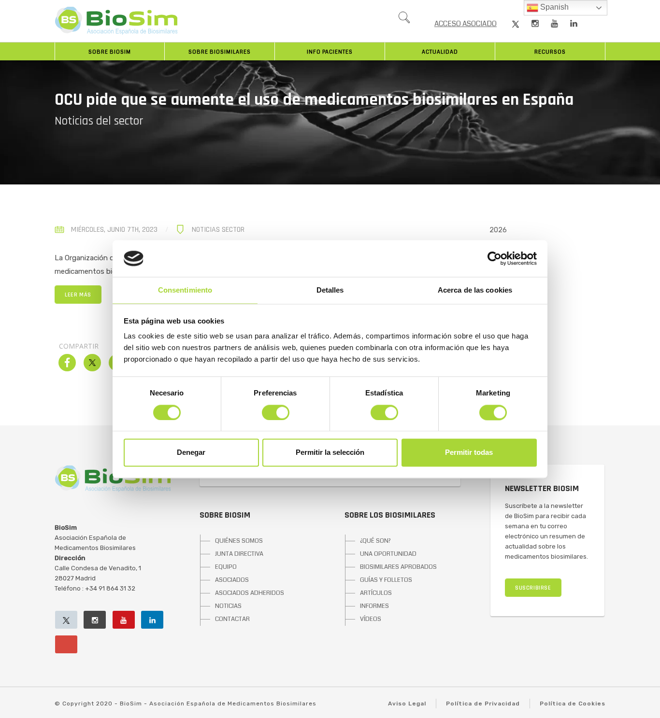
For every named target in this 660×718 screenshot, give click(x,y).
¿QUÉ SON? (375, 540)
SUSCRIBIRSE (533, 587)
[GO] (404, 19)
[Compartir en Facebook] (67, 368)
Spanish (553, 7)
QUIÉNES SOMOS (239, 540)
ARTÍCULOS (376, 593)
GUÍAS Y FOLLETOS (386, 580)
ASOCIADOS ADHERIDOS (249, 593)
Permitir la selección (330, 453)
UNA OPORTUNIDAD (388, 553)
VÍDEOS (370, 619)
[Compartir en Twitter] (92, 368)
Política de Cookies (572, 703)
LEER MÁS (78, 294)
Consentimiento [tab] (185, 290)
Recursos (550, 52)
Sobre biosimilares (219, 52)
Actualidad (440, 52)
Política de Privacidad (483, 703)
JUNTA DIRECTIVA (239, 553)
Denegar (191, 453)
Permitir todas (469, 453)
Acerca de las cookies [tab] (475, 290)
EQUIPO (226, 567)
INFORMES (374, 606)
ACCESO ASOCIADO (465, 23)
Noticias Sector (218, 230)
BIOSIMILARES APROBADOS (398, 567)
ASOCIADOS (232, 580)
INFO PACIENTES (330, 52)
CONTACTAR (232, 619)
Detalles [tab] (330, 290)
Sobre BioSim (109, 52)
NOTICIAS (228, 606)
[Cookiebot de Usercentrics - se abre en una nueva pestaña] (494, 258)
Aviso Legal (407, 703)
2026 (498, 229)
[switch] (275, 412)
